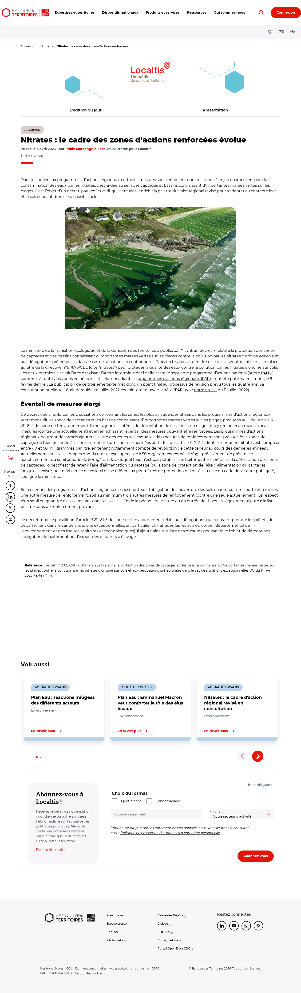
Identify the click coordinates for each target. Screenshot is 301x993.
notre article (205, 390)
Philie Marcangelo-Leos (85, 149)
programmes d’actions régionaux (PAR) (174, 378)
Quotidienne (131, 801)
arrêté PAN (259, 373)
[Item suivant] (257, 756)
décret (206, 350)
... (37, 46)
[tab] (37, 757)
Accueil (26, 46)
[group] (150, 268)
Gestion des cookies (89, 973)
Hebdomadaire (168, 801)
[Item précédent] (242, 756)
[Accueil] (25, 12)
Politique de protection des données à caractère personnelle (170, 833)
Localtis (47, 46)
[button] (75, 12)
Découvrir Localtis (51, 850)
